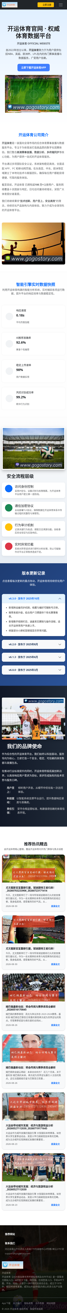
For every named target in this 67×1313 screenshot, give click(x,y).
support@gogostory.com (17, 1253)
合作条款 (39, 1303)
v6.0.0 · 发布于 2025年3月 (23, 670)
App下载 (6, 1303)
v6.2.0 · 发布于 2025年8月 (23, 644)
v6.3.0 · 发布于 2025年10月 (24, 598)
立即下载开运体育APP (33, 67)
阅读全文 (55, 906)
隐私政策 (28, 1303)
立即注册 (47, 4)
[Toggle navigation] (60, 5)
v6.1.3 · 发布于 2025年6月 (23, 657)
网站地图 (51, 1303)
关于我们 (17, 1303)
